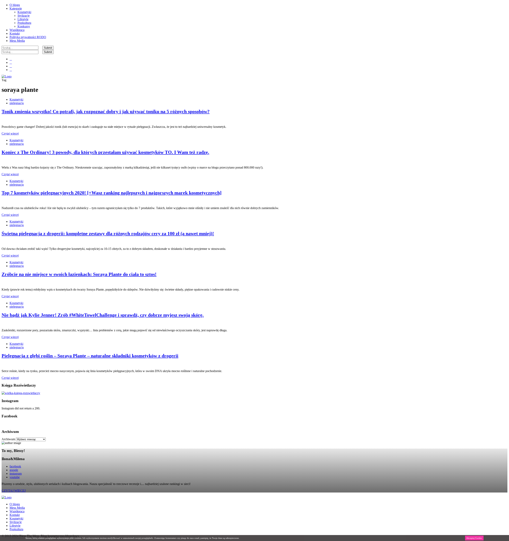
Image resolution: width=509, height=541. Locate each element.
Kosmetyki (24, 12)
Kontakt (15, 33)
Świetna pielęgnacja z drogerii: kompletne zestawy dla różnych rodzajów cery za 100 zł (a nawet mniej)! (108, 233)
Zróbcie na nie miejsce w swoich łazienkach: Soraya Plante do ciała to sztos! (79, 274)
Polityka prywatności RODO (28, 37)
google (14, 470)
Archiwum (8, 439)
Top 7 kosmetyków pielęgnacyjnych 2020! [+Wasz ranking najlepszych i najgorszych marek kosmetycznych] (111, 192)
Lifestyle (22, 19)
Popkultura (24, 22)
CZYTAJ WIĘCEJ (14, 490)
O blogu (15, 5)
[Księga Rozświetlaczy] (21, 393)
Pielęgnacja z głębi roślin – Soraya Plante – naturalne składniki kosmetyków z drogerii (90, 355)
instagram (16, 473)
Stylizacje (23, 15)
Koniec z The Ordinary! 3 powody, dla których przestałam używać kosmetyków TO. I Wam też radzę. (105, 152)
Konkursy (23, 26)
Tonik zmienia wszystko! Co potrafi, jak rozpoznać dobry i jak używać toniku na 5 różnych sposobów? (106, 111)
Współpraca (17, 30)
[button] (48, 48)
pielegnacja (17, 103)
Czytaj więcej (10, 133)
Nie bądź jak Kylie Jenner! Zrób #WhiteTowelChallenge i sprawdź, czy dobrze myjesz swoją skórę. (103, 315)
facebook (15, 466)
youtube (15, 477)
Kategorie (16, 8)
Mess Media (17, 40)
